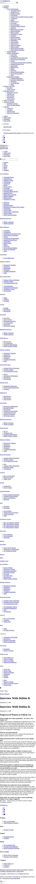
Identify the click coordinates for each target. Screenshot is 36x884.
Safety (12, 84)
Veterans (5, 677)
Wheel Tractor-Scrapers (17, 48)
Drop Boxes (6, 309)
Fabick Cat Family (4, 654)
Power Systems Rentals (13, 105)
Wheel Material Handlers (17, 50)
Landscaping (14, 66)
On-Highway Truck (8, 289)
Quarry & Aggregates (16, 73)
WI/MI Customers (8, 223)
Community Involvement (10, 637)
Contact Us (10, 108)
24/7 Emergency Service (10, 607)
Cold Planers (14, 15)
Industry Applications (13, 53)
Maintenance (7, 268)
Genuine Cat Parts (8, 830)
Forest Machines (15, 24)
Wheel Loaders (14, 47)
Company (6, 107)
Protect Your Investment (5, 276)
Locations (6, 6)
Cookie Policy (20, 871)
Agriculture (13, 54)
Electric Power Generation (17, 59)
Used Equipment (11, 51)
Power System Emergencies (11, 387)
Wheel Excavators (15, 45)
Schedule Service (3, 392)
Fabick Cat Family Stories (10, 683)
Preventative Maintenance (10, 406)
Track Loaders (14, 42)
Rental (5, 167)
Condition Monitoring (16, 78)
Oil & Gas (13, 70)
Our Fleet (2, 482)
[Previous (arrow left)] (0, 883)
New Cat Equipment (12, 9)
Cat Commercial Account (10, 283)
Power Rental (3, 544)
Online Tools (7, 117)
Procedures (6, 508)
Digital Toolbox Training (10, 346)
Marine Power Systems (16, 29)
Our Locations (7, 511)
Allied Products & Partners (5, 218)
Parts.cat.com (7, 341)
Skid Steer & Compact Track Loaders (13, 207)
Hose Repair (10, 97)
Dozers (12, 20)
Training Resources (4, 338)
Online (5, 298)
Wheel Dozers (14, 43)
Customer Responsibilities (10, 496)
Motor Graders (14, 32)
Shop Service (10, 95)
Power (5, 168)
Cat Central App (7, 343)
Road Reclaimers (15, 37)
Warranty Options (8, 281)
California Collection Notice (8, 871)
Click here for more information (11, 878)
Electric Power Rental (9, 548)
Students (5, 675)
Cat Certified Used (8, 258)
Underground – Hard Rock (10, 212)
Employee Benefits (8, 672)
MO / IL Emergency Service (11, 522)
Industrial (13, 28)
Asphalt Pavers (14, 12)
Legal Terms (8, 870)
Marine (1, 557)
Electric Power (14, 21)
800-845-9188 (7, 127)
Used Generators (8, 536)
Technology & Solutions (5, 261)
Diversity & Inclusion (9, 640)
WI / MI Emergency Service (11, 526)
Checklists (6, 506)
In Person (6, 299)
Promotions (6, 119)
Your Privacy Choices (27, 870)
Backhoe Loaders (15, 13)
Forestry (12, 61)
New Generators (8, 534)
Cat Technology (14, 83)
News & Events (3, 645)
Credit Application (8, 514)
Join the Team (11, 111)
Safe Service (6, 639)
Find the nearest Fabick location (12, 133)
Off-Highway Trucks (16, 34)
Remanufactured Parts (9, 321)
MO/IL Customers (8, 222)
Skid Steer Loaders (15, 39)
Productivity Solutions (13, 77)
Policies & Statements (13, 113)
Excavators (13, 23)
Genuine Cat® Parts (9, 86)
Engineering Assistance (9, 571)
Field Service (10, 94)
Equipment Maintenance (17, 80)
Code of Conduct (8, 659)
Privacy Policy (17, 870)
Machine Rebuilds (8, 408)
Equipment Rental (8, 467)
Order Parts (2, 294)
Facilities (5, 308)
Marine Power (14, 67)
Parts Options (3, 314)
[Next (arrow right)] (2, 883)
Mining (12, 69)
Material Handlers (15, 31)
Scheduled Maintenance (10, 608)
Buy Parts (9, 88)
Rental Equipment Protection (11, 494)
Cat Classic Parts (8, 323)
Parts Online (6, 121)
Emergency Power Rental (10, 857)
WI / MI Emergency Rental (11, 527)
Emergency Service (12, 92)
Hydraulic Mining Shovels (17, 26)
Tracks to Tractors (8, 650)
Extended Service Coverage (11, 602)
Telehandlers (13, 40)
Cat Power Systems (8, 102)
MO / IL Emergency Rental (11, 524)
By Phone (6, 301)
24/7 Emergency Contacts (5, 519)
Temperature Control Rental (11, 549)
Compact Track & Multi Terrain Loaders (21, 17)
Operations (13, 81)
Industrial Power (8, 193)
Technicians (6, 674)
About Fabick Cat (8, 657)
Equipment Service (8, 91)
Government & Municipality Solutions (21, 62)
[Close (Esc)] (1, 881)
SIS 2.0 (5, 431)
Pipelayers (13, 36)
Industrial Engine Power (17, 64)
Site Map (2, 870)
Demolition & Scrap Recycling (19, 58)
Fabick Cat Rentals (8, 100)
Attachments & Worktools (10, 287)
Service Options (3, 402)
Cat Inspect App (7, 433)
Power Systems (7, 487)
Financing (6, 499)
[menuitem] (19, 162)
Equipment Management (10, 344)
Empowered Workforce (9, 662)
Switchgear (6, 537)
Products (5, 7)
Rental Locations (8, 477)
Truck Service (11, 99)
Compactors (13, 18)
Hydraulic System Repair (10, 411)
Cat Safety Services (8, 630)
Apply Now (6, 669)
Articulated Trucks (15, 10)
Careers (5, 116)
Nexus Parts (6, 324)
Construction (14, 56)
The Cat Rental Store (9, 845)
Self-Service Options (9, 326)
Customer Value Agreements (11, 280)
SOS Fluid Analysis (8, 416)
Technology (6, 266)
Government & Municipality (11, 238)
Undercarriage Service (9, 412)
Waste (12, 75)
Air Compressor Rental (9, 551)
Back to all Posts (4, 694)
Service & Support (4, 564)
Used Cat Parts (11, 89)
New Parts (6, 318)
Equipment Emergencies (10, 386)
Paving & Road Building (17, 72)
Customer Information (5, 491)
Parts (4, 164)
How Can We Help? (9, 476)
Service (5, 165)
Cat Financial (7, 291)
